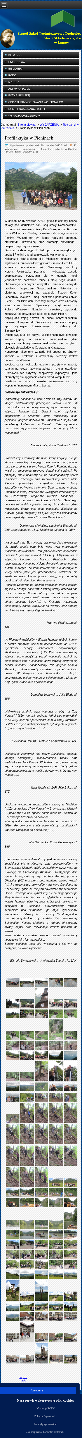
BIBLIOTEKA (15, 68)
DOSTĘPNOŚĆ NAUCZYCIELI (26, 108)
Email (18, 151)
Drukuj (9, 151)
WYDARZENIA (49, 124)
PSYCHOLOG (16, 61)
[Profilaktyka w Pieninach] (13, 982)
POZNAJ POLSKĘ (19, 95)
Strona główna (26, 124)
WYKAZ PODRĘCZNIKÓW (24, 115)
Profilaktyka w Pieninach (29, 138)
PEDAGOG (14, 55)
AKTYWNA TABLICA (20, 88)
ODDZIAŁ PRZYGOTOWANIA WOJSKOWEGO (35, 102)
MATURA (13, 82)
